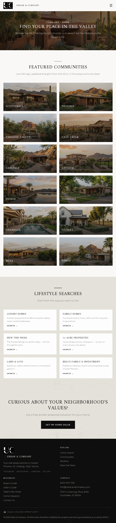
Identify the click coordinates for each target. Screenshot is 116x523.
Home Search (67, 453)
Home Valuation (11, 496)
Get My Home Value (58, 425)
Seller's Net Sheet (12, 492)
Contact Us (9, 500)
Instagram (23, 472)
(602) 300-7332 (67, 483)
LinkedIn (35, 472)
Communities (67, 457)
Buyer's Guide (10, 483)
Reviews (64, 461)
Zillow (47, 472)
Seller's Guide (10, 487)
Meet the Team (67, 465)
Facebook (8, 472)
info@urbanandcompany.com (75, 487)
